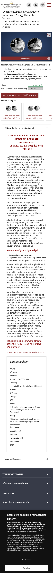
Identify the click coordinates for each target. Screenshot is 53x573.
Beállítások (26, 560)
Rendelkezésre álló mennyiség (14, 89)
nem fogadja (40, 539)
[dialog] (26, 541)
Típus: (3, 85)
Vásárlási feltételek (13, 459)
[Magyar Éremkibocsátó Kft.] (11, 5)
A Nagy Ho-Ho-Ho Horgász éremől (19, 128)
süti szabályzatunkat (30, 550)
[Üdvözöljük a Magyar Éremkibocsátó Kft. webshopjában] (35, 4)
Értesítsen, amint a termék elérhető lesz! (19, 95)
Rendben (26, 568)
